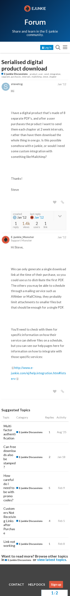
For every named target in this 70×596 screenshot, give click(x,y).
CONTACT (16, 584)
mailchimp (37, 76)
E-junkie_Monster (22, 237)
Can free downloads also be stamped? (9, 457)
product (33, 74)
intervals (26, 76)
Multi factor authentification (9, 432)
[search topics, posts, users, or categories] (57, 47)
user (40, 74)
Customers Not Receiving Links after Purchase (9, 521)
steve (45, 76)
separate (5, 76)
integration (55, 74)
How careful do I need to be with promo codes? (8, 488)
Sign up (56, 584)
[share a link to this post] (62, 202)
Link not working (9, 544)
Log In (48, 47)
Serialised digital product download (24, 65)
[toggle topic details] (60, 216)
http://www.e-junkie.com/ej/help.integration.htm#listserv (38, 373)
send (46, 74)
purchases (16, 76)
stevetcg (17, 84)
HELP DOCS (36, 584)
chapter (53, 76)
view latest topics (51, 559)
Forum (35, 21)
